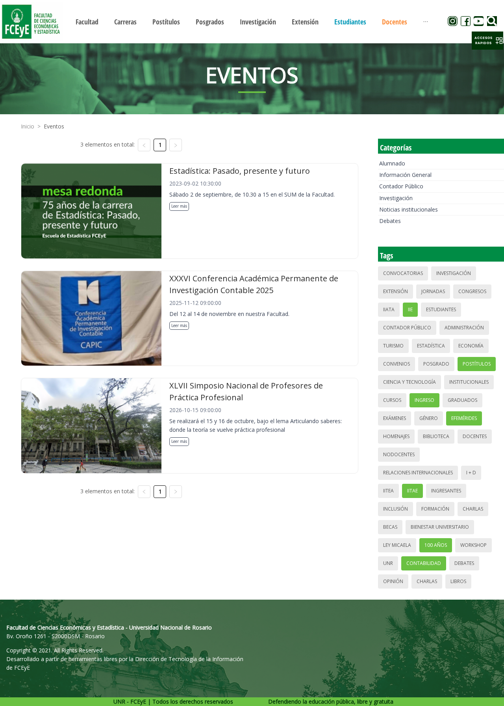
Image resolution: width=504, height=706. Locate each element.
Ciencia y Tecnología (409, 382)
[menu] (252, 21)
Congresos (472, 291)
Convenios (396, 363)
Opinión (393, 581)
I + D (471, 472)
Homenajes (396, 436)
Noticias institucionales (408, 209)
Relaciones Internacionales (418, 472)
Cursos (392, 400)
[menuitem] (87, 22)
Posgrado (436, 363)
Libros (458, 581)
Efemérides (464, 418)
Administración (464, 327)
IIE (410, 309)
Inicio (27, 126)
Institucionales (469, 382)
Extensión (395, 291)
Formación (435, 508)
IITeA (388, 490)
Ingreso (424, 400)
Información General (405, 174)
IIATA (389, 309)
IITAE (412, 490)
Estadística (431, 345)
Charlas (473, 508)
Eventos (54, 126)
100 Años (435, 545)
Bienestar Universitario (440, 527)
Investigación (396, 198)
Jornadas (433, 291)
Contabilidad (423, 563)
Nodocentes (399, 454)
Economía (471, 345)
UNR (388, 563)
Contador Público (401, 186)
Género (428, 418)
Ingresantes (446, 490)
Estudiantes (441, 309)
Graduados (462, 400)
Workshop (473, 545)
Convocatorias (403, 273)
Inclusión (395, 508)
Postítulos (477, 363)
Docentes (475, 436)
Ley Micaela (397, 545)
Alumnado (392, 163)
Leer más (179, 206)
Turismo (393, 345)
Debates (390, 221)
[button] (487, 41)
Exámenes (394, 418)
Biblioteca (436, 436)
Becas (390, 527)
